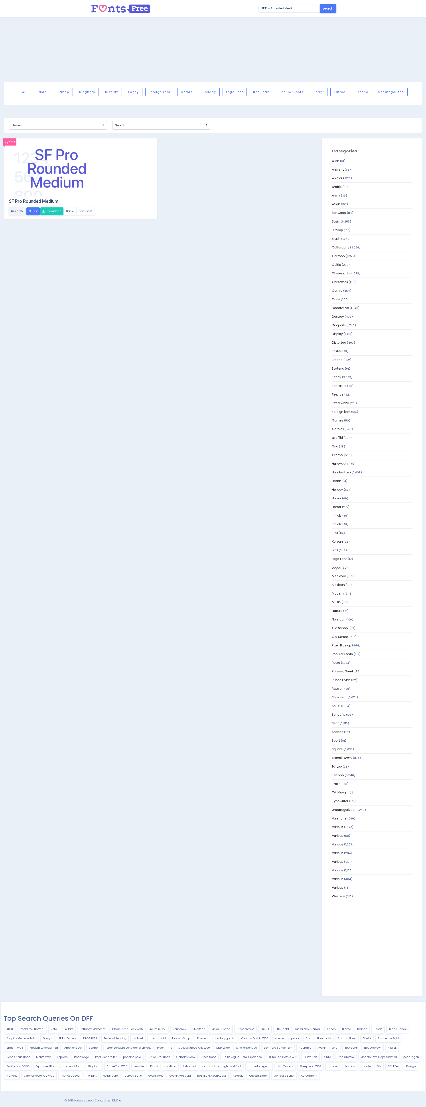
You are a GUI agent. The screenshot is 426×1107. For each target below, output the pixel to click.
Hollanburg (110, 1075)
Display (111, 92)
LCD (335, 550)
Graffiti (337, 437)
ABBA (10, 1029)
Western (338, 896)
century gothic (225, 1038)
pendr (295, 1038)
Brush (336, 238)
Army (336, 195)
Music (336, 602)
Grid (335, 446)
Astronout (189, 1066)
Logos (336, 567)
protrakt (138, 1038)
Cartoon (338, 256)
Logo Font (234, 92)
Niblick (392, 1048)
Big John (94, 1066)
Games (337, 420)
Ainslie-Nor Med (246, 1048)
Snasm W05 (14, 1048)
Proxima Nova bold (318, 1038)
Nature (337, 611)
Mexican (338, 585)
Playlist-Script (181, 1038)
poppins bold (132, 1057)
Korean (337, 541)
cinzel (327, 1057)
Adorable (305, 1048)
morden (333, 1066)
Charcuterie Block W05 (127, 1029)
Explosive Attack (46, 1066)
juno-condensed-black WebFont (128, 1048)
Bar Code (339, 213)
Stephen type (245, 1029)
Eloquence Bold (388, 1038)
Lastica (350, 1066)
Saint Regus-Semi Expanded (242, 1057)
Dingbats (87, 92)
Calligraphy (340, 247)
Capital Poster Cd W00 (39, 1075)
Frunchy (11, 1075)
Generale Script (284, 1075)
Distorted (339, 342)
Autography (309, 1075)
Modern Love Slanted (44, 1048)
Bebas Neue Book (18, 1057)
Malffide (199, 1029)
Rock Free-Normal (32, 1029)
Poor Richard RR (106, 1057)
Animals (338, 178)
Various (337, 827)
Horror (336, 498)
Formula (203, 1038)
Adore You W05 (117, 1066)
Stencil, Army (342, 758)
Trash (336, 784)
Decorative (340, 308)
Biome (346, 1029)
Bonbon (94, 1048)
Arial (335, 1048)
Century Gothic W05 (254, 1038)
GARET (265, 1029)
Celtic (336, 264)
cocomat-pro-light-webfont (221, 1066)
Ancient (338, 169)
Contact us (102, 1100)
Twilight (91, 1075)
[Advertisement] (213, 49)
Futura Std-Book (159, 1057)
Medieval (339, 576)
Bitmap (63, 92)
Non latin (261, 92)
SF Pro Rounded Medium (33, 201)
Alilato (69, 1029)
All (24, 92)
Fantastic (339, 386)
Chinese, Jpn (342, 273)
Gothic (187, 92)
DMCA (116, 1100)
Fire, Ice (337, 394)
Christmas (340, 282)
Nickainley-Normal (308, 1029)
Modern (338, 593)
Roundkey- (180, 1029)
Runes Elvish (341, 680)
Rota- (55, 1029)
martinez (170, 1066)
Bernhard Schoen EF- (278, 1048)
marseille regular (259, 1066)
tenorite (139, 1066)
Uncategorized (391, 92)
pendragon (411, 1057)
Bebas (378, 1029)
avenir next (155, 1075)
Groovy (337, 455)
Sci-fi (336, 706)
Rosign (411, 1066)
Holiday (209, 92)
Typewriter (340, 801)
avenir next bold (180, 1075)
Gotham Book (185, 1057)
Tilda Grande (398, 1029)
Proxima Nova (346, 1038)
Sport (336, 740)
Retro (336, 662)
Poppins (62, 1057)
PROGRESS (90, 1038)
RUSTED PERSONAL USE (211, 1075)
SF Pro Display (67, 1038)
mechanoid (158, 1038)
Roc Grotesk (346, 1057)
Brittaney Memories (93, 1029)
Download (54, 211)
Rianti (154, 1066)
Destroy (338, 316)
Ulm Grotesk (285, 1066)
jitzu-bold (282, 1029)
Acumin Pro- (157, 1029)
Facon (331, 1029)
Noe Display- (372, 1048)
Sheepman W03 (310, 1066)
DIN (379, 1066)
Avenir (322, 1048)
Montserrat (43, 1057)
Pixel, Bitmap (341, 645)
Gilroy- (47, 1038)
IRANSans (351, 1048)
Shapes (337, 732)
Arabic (337, 187)
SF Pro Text (310, 1057)
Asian (336, 204)
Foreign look (160, 92)
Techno (361, 92)
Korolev (280, 1038)
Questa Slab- (258, 1075)
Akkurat (238, 1075)
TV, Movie (339, 792)
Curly (336, 299)
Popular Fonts (292, 92)
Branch (362, 1029)
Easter (336, 351)
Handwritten (341, 472)
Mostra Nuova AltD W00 (194, 1048)
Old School (340, 628)
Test (35, 211)
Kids (335, 533)
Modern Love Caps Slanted (379, 1057)
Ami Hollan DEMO (17, 1066)
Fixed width (340, 403)
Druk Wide (223, 1048)
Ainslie (367, 1038)
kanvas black (72, 1066)
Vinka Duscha (220, 1029)
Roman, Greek (343, 671)
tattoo (339, 92)
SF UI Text (394, 1066)
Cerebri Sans (133, 1075)
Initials (336, 515)
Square (337, 749)
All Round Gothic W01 (282, 1057)
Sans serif (85, 211)
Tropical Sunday (115, 1038)
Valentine (339, 818)
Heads (336, 481)
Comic (337, 290)
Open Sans (208, 1057)
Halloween (340, 463)
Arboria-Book (73, 1048)
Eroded (337, 360)
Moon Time (164, 1048)
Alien (335, 161)
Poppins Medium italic (21, 1038)
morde (366, 1066)
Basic (42, 92)
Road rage (81, 1057)
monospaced (70, 1075)
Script (319, 92)
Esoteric (338, 368)
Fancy (133, 92)
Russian (337, 688)
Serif (335, 723)
